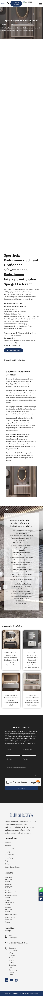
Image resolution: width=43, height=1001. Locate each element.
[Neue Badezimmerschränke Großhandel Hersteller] (3, 3)
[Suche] (8, 3)
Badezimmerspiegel (11, 914)
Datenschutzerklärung (11, 867)
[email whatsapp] (41, 890)
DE (31, 2)
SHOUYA (13, 994)
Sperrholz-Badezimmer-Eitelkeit (21, 20)
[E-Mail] (41, 894)
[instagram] (16, 980)
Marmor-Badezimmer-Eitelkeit (9, 909)
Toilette (7, 922)
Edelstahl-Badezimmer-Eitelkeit (9, 902)
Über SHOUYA (10, 855)
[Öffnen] (40, 3)
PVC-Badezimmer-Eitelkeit (11, 897)
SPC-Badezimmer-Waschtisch (11, 892)
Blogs (6, 861)
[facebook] (6, 980)
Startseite (5, 24)
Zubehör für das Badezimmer (10, 918)
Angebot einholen (16, 3)
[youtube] (11, 980)
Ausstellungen (9, 858)
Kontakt (7, 864)
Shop (12, 24)
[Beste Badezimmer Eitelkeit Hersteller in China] (21, 815)
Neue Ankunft (9, 849)
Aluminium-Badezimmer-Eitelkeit (9, 886)
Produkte (8, 846)
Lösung (7, 852)
